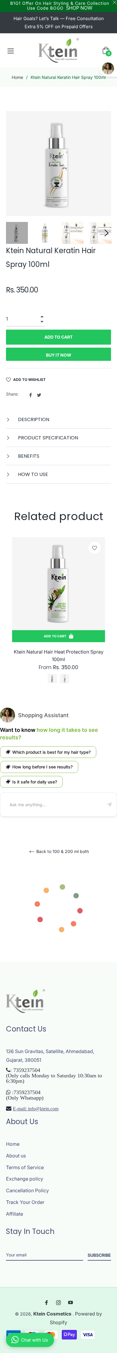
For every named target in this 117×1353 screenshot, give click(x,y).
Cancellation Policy (27, 1190)
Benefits (28, 456)
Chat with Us (34, 1340)
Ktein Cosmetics (53, 1314)
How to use (32, 474)
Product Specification (47, 437)
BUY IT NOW (58, 355)
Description (33, 419)
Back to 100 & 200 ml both (62, 851)
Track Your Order (25, 1202)
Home (17, 77)
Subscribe (99, 1255)
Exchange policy (24, 1179)
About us (16, 1156)
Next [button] (106, 233)
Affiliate (14, 1214)
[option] (58, 618)
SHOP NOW (79, 8)
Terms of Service (25, 1167)
